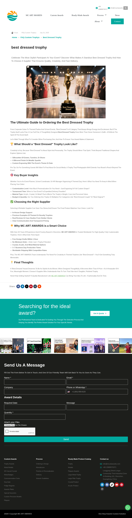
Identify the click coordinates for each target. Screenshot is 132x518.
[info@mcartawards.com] (109, 8)
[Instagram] (102, 489)
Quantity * (8, 412)
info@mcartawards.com (118, 8)
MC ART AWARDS (58, 276)
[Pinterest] (121, 485)
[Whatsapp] (128, 507)
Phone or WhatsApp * (76, 387)
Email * (70, 378)
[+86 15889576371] (97, 8)
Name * (7, 378)
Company (8, 387)
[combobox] (69, 391)
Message (71, 403)
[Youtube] (117, 485)
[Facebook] (107, 485)
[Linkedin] (102, 485)
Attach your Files (11, 422)
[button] (18, 286)
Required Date (10, 403)
